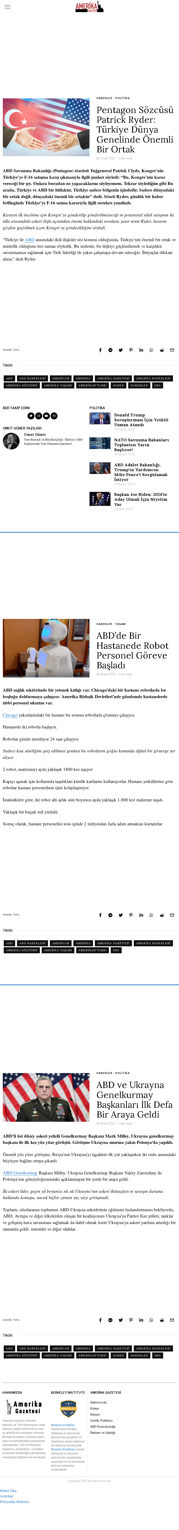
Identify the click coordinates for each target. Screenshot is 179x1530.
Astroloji (6, 1495)
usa (158, 385)
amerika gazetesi (113, 378)
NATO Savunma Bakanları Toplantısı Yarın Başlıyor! (141, 444)
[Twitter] (121, 350)
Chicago (10, 715)
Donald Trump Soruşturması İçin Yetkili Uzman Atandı (141, 419)
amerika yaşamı (58, 385)
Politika (122, 98)
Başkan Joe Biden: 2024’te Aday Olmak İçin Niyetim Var (140, 499)
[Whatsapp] (151, 350)
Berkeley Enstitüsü (63, 1425)
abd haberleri (32, 378)
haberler (139, 385)
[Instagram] (38, 415)
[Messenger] (110, 350)
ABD (29, 239)
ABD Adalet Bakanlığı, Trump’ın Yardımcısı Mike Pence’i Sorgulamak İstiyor (141, 472)
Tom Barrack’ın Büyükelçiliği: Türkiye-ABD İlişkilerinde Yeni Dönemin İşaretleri (53, 442)
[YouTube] (46, 415)
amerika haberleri (153, 378)
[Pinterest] (131, 350)
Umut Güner (35, 434)
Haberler (104, 98)
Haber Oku (8, 1490)
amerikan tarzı (93, 385)
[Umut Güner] (11, 441)
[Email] (172, 350)
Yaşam (120, 624)
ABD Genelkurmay (20, 1173)
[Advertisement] (89, 54)
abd (9, 378)
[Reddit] (162, 350)
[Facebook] (100, 350)
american (60, 378)
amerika (83, 378)
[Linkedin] (141, 350)
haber (118, 385)
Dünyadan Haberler (14, 1501)
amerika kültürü (22, 385)
